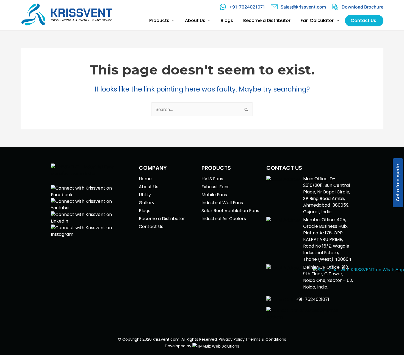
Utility (145, 195)
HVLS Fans (212, 179)
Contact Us (151, 226)
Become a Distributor (162, 218)
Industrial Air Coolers (223, 218)
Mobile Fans (214, 195)
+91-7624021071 (247, 7)
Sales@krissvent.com (303, 7)
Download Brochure (362, 7)
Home (145, 179)
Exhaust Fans (215, 187)
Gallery (146, 202)
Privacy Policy (232, 339)
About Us (148, 187)
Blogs (144, 210)
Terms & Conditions (267, 339)
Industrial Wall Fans (222, 202)
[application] (172, 20)
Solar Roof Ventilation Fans (230, 210)
